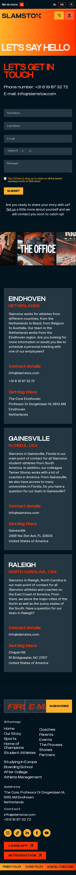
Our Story (12, 733)
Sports (10, 738)
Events (45, 739)
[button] (59, 15)
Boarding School (18, 766)
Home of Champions (14, 745)
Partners (47, 754)
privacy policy (12, 867)
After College (16, 772)
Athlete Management (23, 777)
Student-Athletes (20, 752)
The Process (50, 744)
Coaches (47, 729)
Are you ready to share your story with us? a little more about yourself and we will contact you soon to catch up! (38, 209)
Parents (46, 734)
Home (9, 728)
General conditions (60, 867)
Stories (45, 749)
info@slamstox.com (37, 94)
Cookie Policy (34, 867)
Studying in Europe (20, 761)
